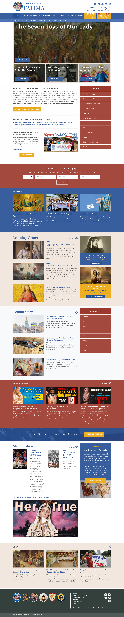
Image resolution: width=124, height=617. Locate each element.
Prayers (34, 20)
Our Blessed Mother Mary (91, 103)
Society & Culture (88, 113)
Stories (49, 20)
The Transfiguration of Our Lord (61, 266)
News (93, 10)
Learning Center (58, 15)
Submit (62, 182)
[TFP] (25, 598)
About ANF (76, 608)
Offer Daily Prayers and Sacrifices (26, 125)
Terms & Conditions (104, 608)
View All (72, 238)
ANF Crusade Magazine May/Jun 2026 (35, 454)
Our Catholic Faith (89, 147)
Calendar (100, 10)
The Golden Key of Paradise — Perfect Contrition (70, 455)
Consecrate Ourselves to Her (24, 123)
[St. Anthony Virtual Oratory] (34, 598)
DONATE (90, 15)
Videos (55, 20)
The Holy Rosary (88, 108)
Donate (76, 604)
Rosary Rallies (44, 15)
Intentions (63, 20)
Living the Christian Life (90, 142)
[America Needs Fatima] (17, 598)
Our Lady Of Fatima (81, 595)
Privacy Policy (92, 608)
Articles (16, 20)
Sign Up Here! (17, 149)
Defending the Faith (89, 118)
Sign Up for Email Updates (101, 8)
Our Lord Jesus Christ (90, 99)
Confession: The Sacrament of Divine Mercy (60, 245)
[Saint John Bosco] (61, 598)
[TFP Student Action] (52, 598)
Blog (88, 10)
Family (85, 137)
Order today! (96, 480)
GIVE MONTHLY (104, 15)
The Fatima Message (89, 94)
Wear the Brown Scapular (46, 123)
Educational (87, 123)
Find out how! (94, 434)
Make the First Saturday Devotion (52, 125)
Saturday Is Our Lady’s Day (58, 287)
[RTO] (43, 598)
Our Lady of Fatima (28, 15)
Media (80, 15)
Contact (84, 608)
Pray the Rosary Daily (64, 123)
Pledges (85, 341)
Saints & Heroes (88, 132)
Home (16, 15)
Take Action (71, 15)
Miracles (85, 128)
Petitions (42, 20)
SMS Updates (27, 155)
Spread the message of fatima (27, 109)
